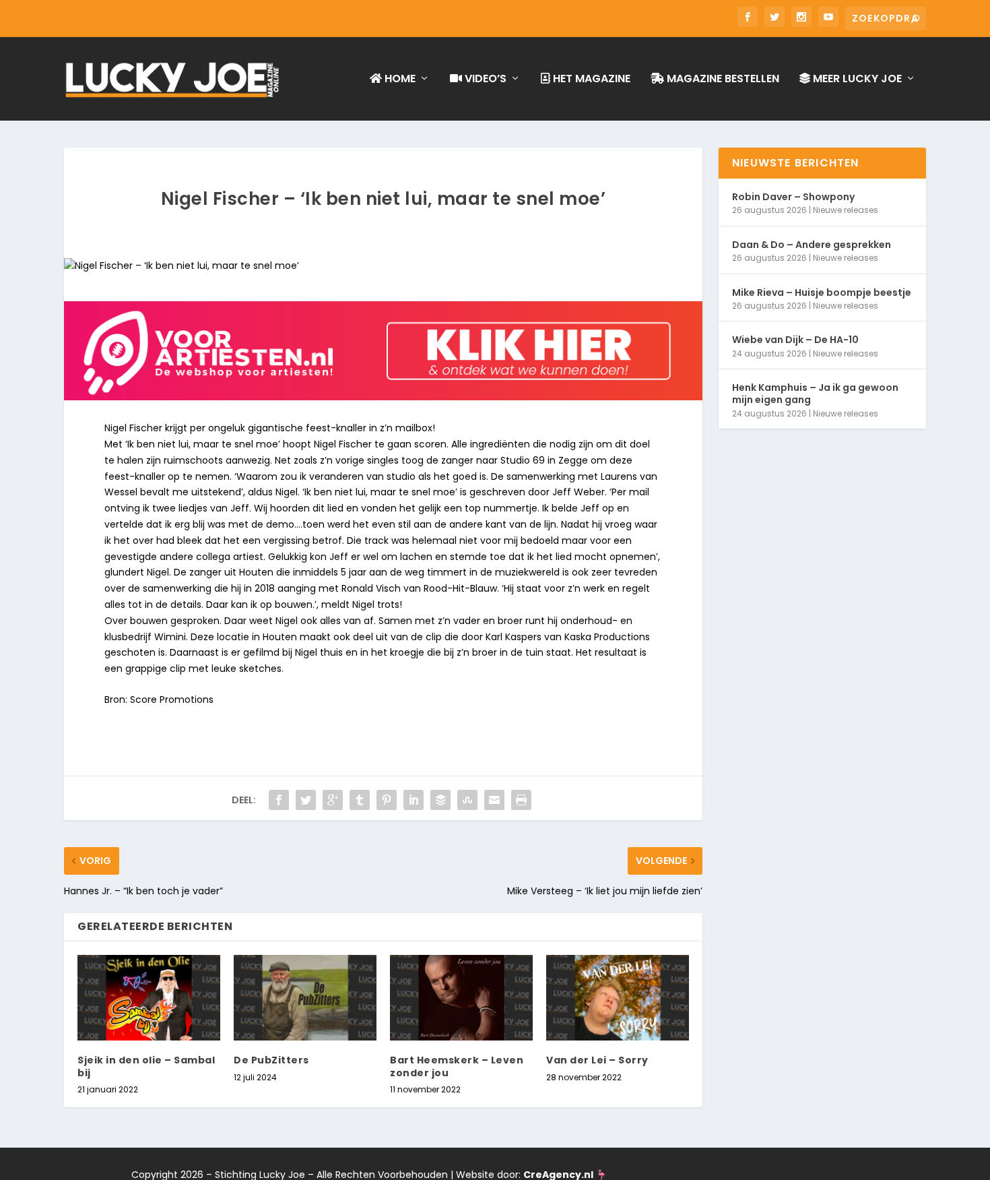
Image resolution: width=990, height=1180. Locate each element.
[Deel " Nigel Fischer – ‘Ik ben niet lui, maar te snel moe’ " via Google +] (332, 799)
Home (399, 79)
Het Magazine (590, 79)
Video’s (484, 79)
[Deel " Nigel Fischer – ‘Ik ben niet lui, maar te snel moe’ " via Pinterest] (386, 799)
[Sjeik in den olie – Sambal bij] (148, 998)
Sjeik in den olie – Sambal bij (146, 1066)
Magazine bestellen (721, 79)
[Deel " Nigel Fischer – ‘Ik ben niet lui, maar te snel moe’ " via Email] (494, 799)
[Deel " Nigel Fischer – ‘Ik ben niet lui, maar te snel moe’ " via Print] (521, 799)
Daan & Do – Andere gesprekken (811, 244)
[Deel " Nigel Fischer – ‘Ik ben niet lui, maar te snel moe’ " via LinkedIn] (413, 799)
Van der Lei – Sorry (597, 1060)
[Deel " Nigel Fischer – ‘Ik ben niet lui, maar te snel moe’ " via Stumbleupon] (467, 799)
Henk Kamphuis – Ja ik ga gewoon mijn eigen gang (815, 393)
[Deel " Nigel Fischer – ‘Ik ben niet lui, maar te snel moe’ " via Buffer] (440, 799)
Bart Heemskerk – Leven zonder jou (456, 1066)
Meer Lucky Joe (856, 79)
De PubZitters (271, 1060)
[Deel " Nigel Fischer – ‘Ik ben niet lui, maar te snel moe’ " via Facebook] (278, 799)
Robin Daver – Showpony (793, 197)
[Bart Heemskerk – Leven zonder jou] (461, 998)
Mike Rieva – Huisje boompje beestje (821, 292)
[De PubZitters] (305, 998)
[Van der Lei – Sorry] (617, 998)
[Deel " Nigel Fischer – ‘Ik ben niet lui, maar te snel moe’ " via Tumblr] (359, 799)
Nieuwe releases (845, 210)
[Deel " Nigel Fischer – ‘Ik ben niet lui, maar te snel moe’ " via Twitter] (305, 799)
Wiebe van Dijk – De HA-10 (795, 339)
